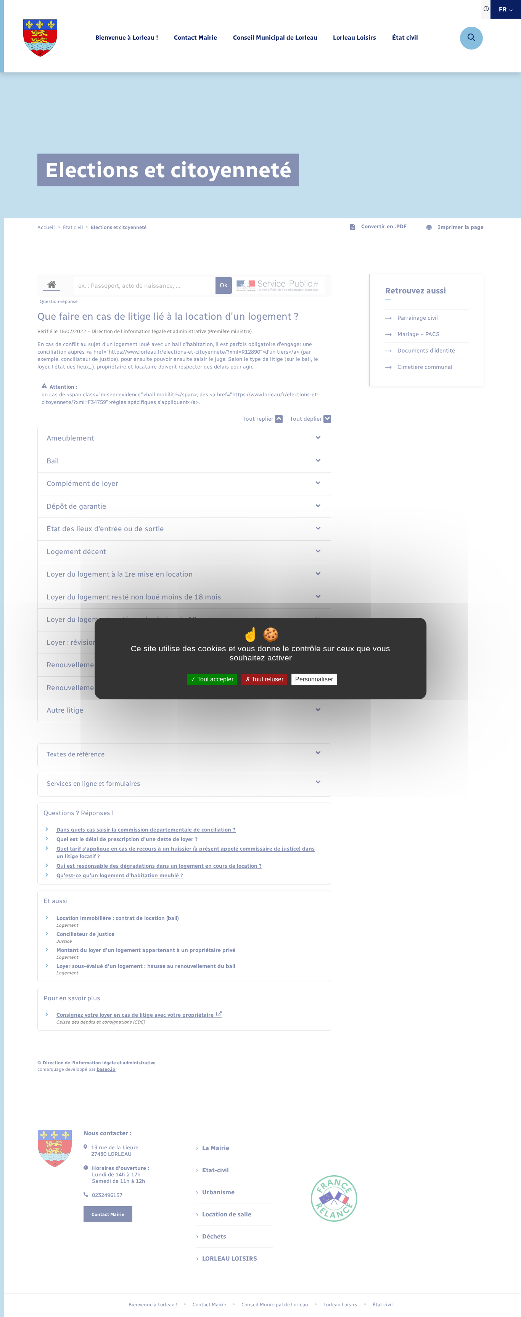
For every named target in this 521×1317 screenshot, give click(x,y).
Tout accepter (214, 679)
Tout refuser (266, 679)
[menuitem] (126, 38)
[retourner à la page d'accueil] (40, 38)
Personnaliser (314, 679)
